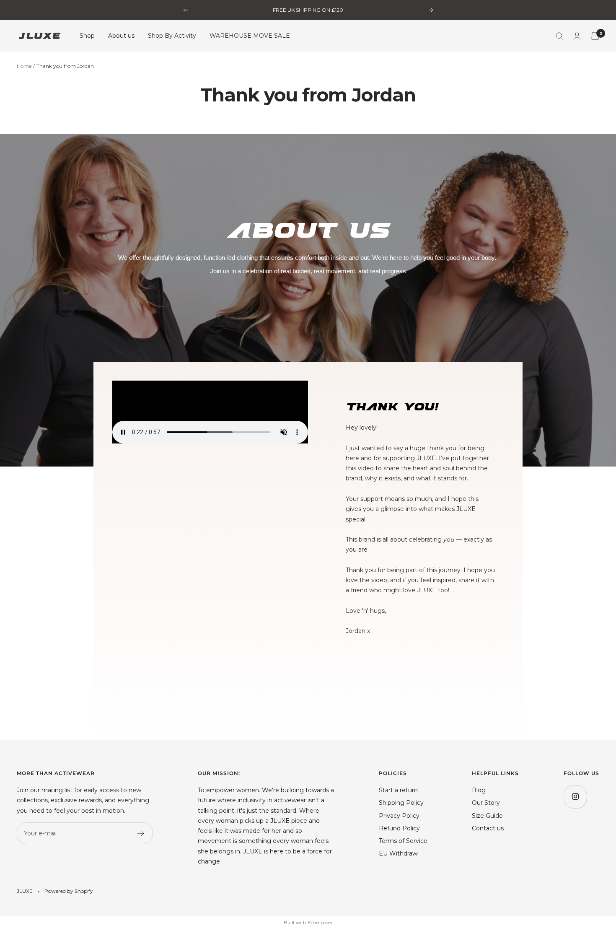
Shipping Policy (401, 802)
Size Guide (487, 815)
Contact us (488, 828)
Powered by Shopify (68, 891)
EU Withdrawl (399, 853)
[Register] (141, 833)
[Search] (559, 36)
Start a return (398, 790)
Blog (479, 790)
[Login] (577, 35)
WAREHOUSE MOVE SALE (250, 36)
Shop (87, 36)
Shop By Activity (172, 36)
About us (121, 36)
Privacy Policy (399, 815)
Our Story (486, 802)
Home (24, 66)
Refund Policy (399, 828)
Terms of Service (403, 841)
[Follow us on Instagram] (575, 796)
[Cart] (595, 36)
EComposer (320, 923)
